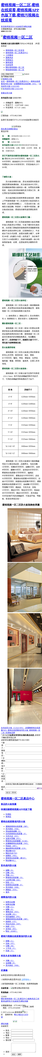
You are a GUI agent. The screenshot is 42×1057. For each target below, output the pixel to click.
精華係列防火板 (8, 897)
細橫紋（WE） (12, 856)
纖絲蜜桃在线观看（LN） (16, 848)
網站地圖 (28, 26)
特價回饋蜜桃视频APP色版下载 (16, 809)
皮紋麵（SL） (11, 914)
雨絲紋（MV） (12, 846)
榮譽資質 (9, 62)
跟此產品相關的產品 (9, 129)
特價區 (8, 814)
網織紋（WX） (12, 890)
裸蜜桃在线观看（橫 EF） (16, 858)
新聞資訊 (9, 60)
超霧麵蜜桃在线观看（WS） (25, 84)
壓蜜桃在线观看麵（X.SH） (17, 841)
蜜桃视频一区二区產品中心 (17, 53)
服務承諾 (9, 58)
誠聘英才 (8, 1001)
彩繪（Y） (10, 951)
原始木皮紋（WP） (13, 924)
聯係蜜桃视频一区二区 (15, 70)
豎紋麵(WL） (11, 860)
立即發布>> (26, 979)
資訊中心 (12, 26)
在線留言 (20, 26)
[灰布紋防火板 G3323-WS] (12, 89)
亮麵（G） (10, 875)
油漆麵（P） (11, 963)
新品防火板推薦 (8, 804)
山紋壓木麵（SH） (13, 880)
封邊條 (4, 970)
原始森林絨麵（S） (14, 831)
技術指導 (9, 65)
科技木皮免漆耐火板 (11, 955)
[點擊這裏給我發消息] (20, 988)
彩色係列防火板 (8, 865)
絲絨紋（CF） (11, 921)
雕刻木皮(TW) (11, 853)
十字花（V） (11, 948)
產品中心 (23, 999)
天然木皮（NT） (12, 836)
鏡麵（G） (10, 941)
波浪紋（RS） (11, 929)
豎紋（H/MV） (12, 931)
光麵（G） (10, 907)
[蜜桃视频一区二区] (17, 37)
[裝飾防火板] (6, 79)
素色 (7, 892)
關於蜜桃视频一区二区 (15, 67)
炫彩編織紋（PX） (13, 917)
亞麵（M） (10, 873)
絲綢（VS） (11, 926)
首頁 (3, 81)
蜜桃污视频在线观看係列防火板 (16, 936)
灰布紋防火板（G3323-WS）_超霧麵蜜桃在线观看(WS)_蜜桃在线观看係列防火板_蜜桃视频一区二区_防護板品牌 (20, 730)
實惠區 (8, 817)
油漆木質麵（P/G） (14, 839)
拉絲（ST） (10, 943)
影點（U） (10, 882)
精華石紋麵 (10, 902)
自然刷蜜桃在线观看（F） (16, 834)
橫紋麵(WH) (11, 851)
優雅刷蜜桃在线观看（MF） (17, 826)
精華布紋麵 (10, 904)
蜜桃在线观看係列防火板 (13, 821)
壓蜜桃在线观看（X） (15, 878)
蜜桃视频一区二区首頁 (15, 50)
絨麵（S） (10, 870)
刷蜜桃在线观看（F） (14, 885)
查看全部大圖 (6, 93)
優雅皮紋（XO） (13, 912)
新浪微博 (4, 26)
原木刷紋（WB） (13, 829)
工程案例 (9, 55)
